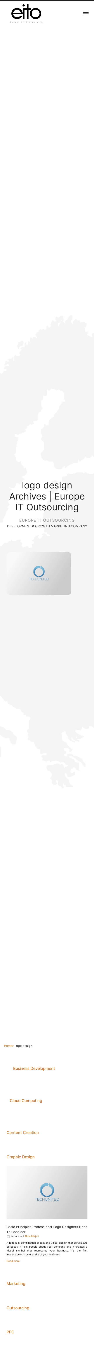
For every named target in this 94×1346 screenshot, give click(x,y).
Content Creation (23, 1132)
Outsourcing (18, 1308)
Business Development (34, 1068)
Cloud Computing (26, 1100)
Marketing (16, 1283)
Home (8, 1045)
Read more (13, 1261)
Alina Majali (31, 1236)
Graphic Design (21, 1157)
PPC (10, 1332)
